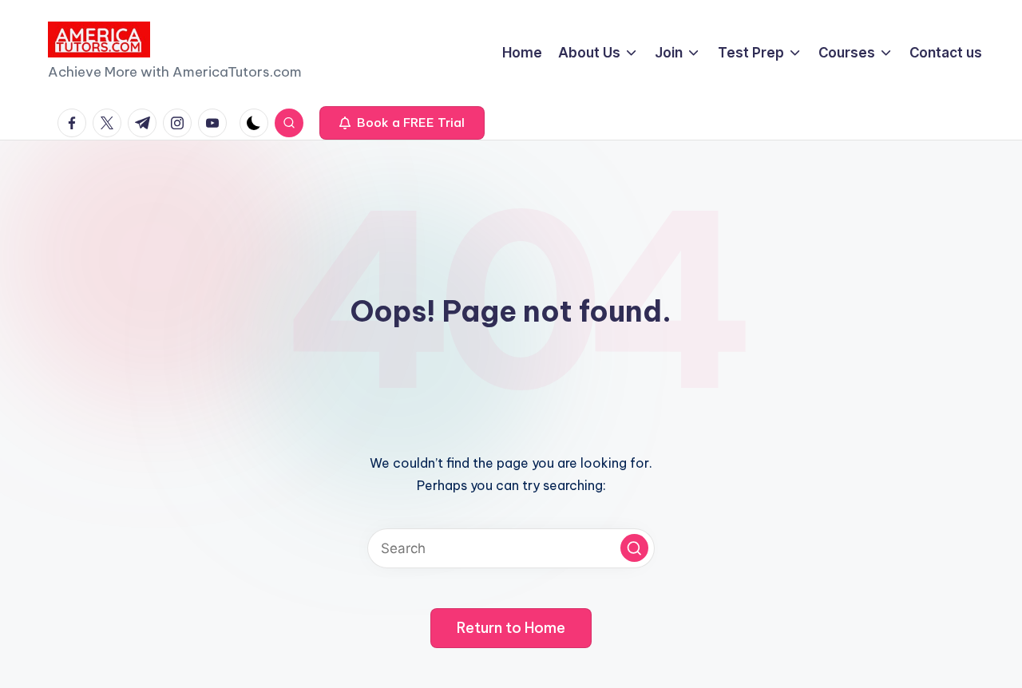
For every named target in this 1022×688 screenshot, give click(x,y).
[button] (402, 123)
